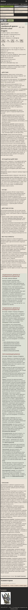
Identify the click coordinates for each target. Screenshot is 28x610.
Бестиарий (24, 4)
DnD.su (3, 1)
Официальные (7, 6)
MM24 (23, 27)
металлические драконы (8, 431)
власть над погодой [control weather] (11, 250)
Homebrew (21, 6)
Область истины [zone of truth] (11, 350)
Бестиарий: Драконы (20, 576)
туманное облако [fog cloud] (15, 218)
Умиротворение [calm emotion (11, 343)
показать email (14, 608)
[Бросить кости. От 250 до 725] (13, 36)
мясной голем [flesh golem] (14, 437)
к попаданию (21, 79)
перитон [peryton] (9, 442)
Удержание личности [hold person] (12, 345)
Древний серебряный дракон (9, 4)
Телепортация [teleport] (9, 349)
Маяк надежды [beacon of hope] (11, 342)
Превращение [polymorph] (9, 347)
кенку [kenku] (18, 447)
